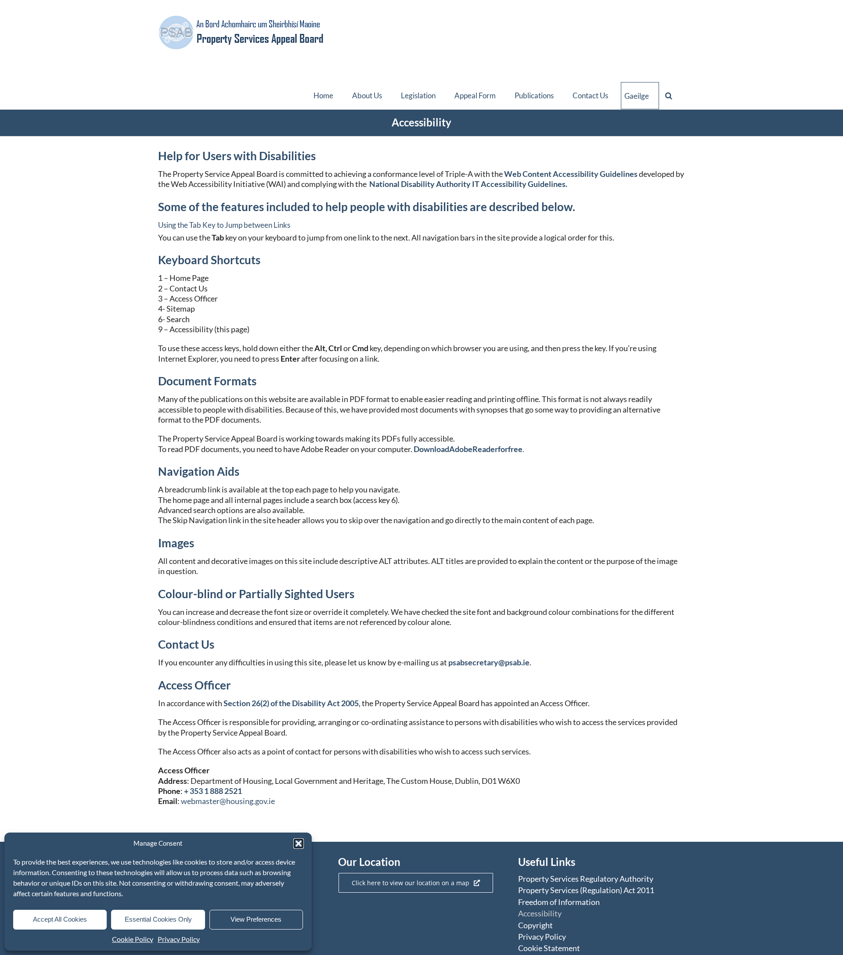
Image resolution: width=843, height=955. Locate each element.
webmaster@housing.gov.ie (228, 801)
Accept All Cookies (60, 919)
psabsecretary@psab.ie (489, 662)
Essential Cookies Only (158, 919)
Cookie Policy (132, 939)
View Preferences (256, 919)
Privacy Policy (179, 939)
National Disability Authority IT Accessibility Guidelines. (468, 184)
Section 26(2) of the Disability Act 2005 (291, 703)
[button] (298, 843)
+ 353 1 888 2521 (213, 791)
